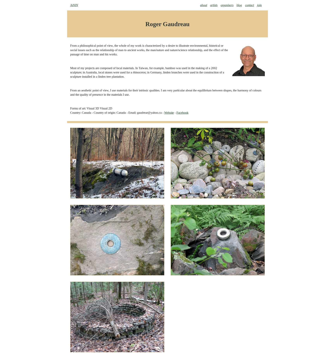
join (259, 5)
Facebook (182, 112)
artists (214, 5)
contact (249, 5)
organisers (227, 5)
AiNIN (74, 5)
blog (239, 5)
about (203, 5)
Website (169, 112)
